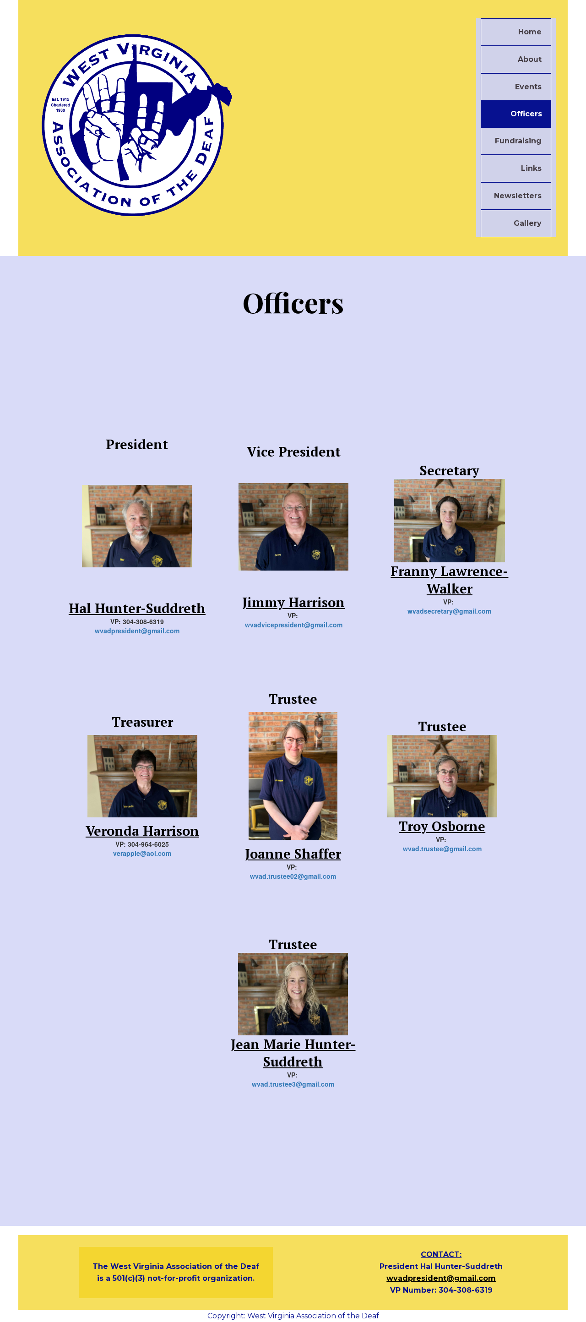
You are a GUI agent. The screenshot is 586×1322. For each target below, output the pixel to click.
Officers (526, 113)
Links (531, 168)
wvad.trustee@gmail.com (442, 848)
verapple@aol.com (142, 853)
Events (528, 86)
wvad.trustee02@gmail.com (293, 876)
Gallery (528, 223)
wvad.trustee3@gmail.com (293, 1083)
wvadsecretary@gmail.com (449, 610)
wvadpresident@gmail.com (137, 630)
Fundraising (518, 140)
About (530, 59)
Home (530, 31)
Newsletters (518, 195)
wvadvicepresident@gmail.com (293, 624)
